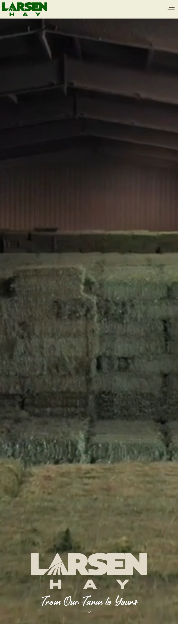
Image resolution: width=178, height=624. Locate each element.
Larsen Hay (24, 9)
